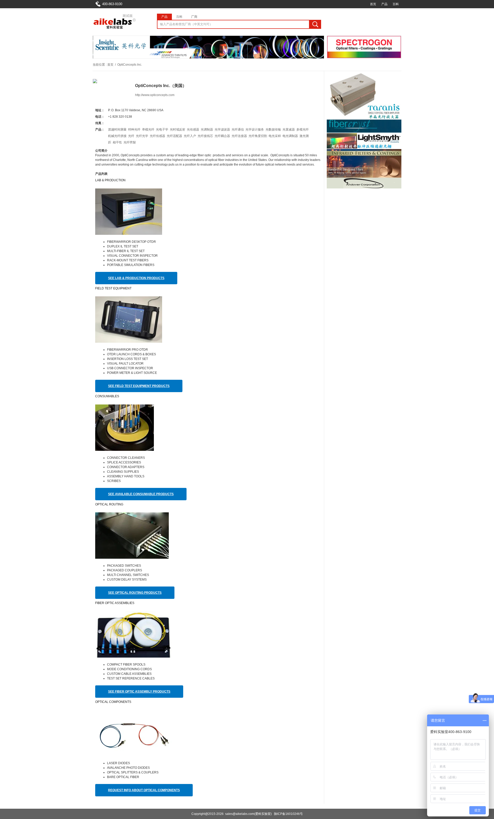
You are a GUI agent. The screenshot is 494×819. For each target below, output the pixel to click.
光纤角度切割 (258, 136)
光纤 (131, 136)
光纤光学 (142, 136)
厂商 (194, 17)
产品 (384, 4)
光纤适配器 (174, 136)
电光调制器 (290, 136)
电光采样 (275, 136)
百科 (396, 4)
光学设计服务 (254, 129)
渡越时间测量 (117, 129)
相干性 (117, 142)
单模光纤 (148, 129)
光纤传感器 (157, 136)
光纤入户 (190, 136)
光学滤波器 (222, 129)
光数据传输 (273, 129)
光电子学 (162, 129)
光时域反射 (177, 129)
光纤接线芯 (205, 136)
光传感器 (193, 129)
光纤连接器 (239, 136)
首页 (373, 4)
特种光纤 (134, 129)
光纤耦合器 (222, 136)
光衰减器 (289, 129)
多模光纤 (302, 129)
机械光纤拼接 (117, 136)
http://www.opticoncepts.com (154, 95)
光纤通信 (238, 129)
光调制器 (207, 129)
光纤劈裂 (129, 142)
